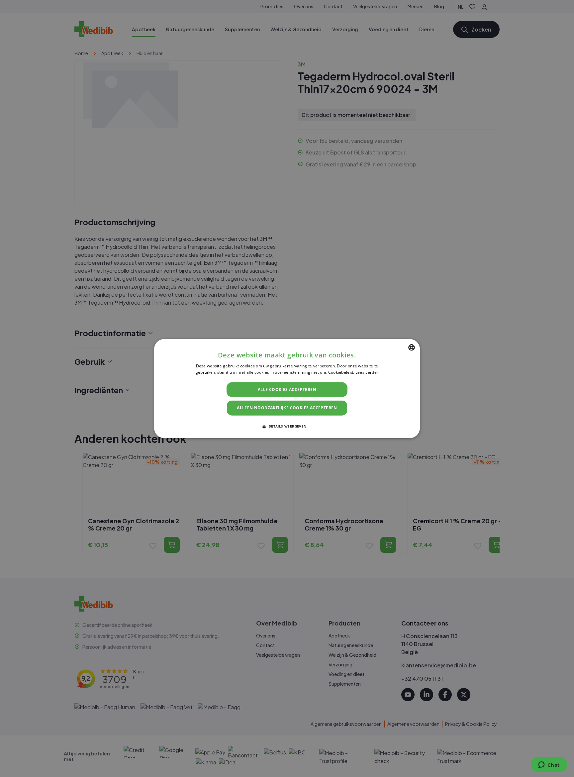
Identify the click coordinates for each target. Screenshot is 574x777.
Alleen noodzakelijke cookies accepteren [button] (287, 408)
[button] (286, 426)
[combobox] (411, 347)
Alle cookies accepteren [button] (287, 389)
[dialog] (287, 388)
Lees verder (366, 372)
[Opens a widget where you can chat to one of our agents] (548, 765)
